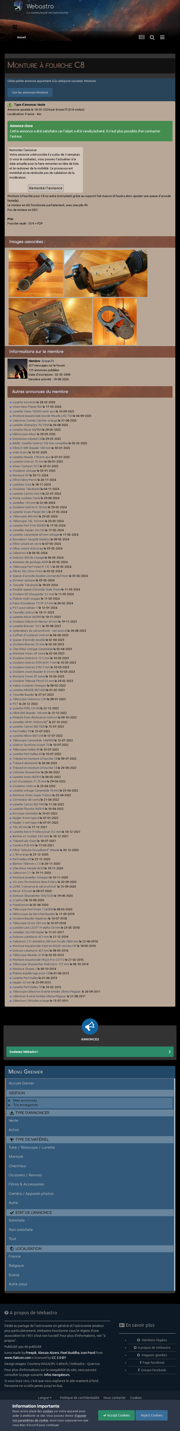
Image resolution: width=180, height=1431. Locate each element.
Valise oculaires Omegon (29, 685)
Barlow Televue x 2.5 (27, 863)
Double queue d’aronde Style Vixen (37, 589)
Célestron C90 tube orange (31, 1000)
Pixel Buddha (69, 1353)
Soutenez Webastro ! (23, 1051)
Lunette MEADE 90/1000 (29, 689)
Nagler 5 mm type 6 (26, 822)
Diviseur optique (24, 580)
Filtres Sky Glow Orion (28, 571)
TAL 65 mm (20, 827)
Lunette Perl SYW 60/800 (29, 525)
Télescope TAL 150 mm (28, 521)
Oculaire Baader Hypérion (30, 918)
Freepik (31, 1353)
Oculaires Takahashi (26, 488)
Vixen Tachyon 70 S (26, 466)
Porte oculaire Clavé (26, 498)
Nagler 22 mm (22, 982)
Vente (13, 1120)
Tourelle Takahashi (25, 585)
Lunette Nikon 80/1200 (28, 735)
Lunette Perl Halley (26, 977)
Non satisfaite (21, 1230)
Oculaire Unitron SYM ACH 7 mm (35, 662)
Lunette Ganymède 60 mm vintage (36, 534)
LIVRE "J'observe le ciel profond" (35, 886)
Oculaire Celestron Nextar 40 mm (35, 621)
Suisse (14, 1275)
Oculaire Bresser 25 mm (29, 644)
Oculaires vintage (24, 470)
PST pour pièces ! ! (25, 607)
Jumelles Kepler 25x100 (29, 530)
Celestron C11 (22, 872)
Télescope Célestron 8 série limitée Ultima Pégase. (47, 991)
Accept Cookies (118, 1415)
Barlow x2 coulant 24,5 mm (31, 836)
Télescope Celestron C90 (29, 699)
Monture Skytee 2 (25, 968)
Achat (14, 1130)
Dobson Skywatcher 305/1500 (33, 895)
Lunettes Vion (22, 484)
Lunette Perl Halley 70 (27, 987)
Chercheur (17, 1166)
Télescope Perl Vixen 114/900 (33, 909)
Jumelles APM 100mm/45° (30, 722)
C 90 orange (21, 854)
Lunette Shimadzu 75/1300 (31, 424)
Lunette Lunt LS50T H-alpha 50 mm (36, 927)
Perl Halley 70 (22, 731)
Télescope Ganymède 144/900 (33, 740)
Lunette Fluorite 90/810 (28, 808)
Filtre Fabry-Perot (25, 479)
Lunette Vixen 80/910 (27, 776)
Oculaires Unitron (24, 786)
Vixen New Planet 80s (27, 406)
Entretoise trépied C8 (27, 438)
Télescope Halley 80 (26, 749)
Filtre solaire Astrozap (28, 548)
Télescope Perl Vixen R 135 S (32, 566)
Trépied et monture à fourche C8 (35, 758)
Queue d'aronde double (29, 639)
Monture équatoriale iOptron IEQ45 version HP (44, 945)
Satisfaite (17, 1220)
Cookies (136, 1398)
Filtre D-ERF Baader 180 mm (32, 447)
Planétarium (21, 904)
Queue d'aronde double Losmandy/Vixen (40, 575)
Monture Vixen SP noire (29, 676)
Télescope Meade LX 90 (29, 954)
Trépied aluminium (25, 763)
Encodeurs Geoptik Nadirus (31, 539)
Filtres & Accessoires (26, 1184)
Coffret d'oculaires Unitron (31, 635)
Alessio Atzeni (48, 1353)
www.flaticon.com (17, 1358)
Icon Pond (88, 1353)
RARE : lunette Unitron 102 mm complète (40, 443)
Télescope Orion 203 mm (30, 923)
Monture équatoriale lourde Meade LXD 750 (42, 415)
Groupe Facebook (153, 1370)
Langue (44, 1398)
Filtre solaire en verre (27, 543)
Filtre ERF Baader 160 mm (30, 712)
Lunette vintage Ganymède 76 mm (36, 790)
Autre (13, 1203)
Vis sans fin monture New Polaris (35, 881)
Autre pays (18, 1284)
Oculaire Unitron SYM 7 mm (31, 667)
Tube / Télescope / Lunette (32, 1147)
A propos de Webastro (154, 1347)
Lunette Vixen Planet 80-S (30, 511)
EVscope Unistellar (25, 813)
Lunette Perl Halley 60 (27, 753)
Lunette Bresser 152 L (27, 626)
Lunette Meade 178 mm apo (32, 457)
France (15, 1256)
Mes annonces (25, 1100)
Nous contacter (115, 1398)
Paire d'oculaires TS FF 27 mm (33, 603)
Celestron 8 (20, 552)
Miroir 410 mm (22, 891)
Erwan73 (48, 360)
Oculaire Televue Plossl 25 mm (33, 680)
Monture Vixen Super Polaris (32, 795)
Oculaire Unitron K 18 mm (30, 507)
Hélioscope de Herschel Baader (34, 913)
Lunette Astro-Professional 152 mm (37, 831)
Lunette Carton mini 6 (27, 493)
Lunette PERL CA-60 (26, 708)
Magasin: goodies (154, 1355)
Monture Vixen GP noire (29, 653)
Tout (12, 1239)
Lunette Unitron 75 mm (28, 461)
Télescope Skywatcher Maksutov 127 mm (41, 964)
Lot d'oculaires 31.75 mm (29, 781)
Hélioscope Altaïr (24, 434)
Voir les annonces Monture (30, 92)
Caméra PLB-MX (24, 845)
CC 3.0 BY (59, 1358)
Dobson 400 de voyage (28, 557)
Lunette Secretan (24, 402)
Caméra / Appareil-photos (31, 1194)
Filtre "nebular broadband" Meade (36, 850)
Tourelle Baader (23, 694)
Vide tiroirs (20, 452)
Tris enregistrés (25, 1105)
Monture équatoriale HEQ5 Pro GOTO (38, 959)
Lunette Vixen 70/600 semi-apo (34, 411)
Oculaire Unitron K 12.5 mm (31, 658)
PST (16, 703)
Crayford (19, 900)
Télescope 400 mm (25, 516)
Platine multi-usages (26, 598)
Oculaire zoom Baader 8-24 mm (34, 671)
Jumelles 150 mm (24, 502)
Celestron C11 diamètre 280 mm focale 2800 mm (46, 941)
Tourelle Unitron (24, 612)
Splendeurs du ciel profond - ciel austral (40, 630)
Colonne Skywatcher (27, 772)
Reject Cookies (151, 1415)
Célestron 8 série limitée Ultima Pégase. (39, 996)
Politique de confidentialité (79, 1398)
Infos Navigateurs (57, 1375)
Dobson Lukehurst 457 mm (31, 936)
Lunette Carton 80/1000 (29, 726)
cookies (48, 1411)
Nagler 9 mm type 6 (26, 817)
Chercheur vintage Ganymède (33, 648)
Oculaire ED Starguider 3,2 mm (33, 594)
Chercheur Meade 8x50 (28, 868)
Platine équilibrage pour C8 (31, 973)
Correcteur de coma (26, 799)
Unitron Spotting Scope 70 (31, 744)
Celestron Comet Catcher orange (35, 420)
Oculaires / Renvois (25, 1175)
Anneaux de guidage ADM (30, 562)
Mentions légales (154, 1340)
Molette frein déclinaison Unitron (35, 717)
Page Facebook (154, 1362)
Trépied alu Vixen (25, 840)
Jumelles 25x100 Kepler (29, 932)
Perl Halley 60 (22, 859)
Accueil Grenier (21, 1083)
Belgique (16, 1265)
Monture (16, 1156)
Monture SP (21, 475)
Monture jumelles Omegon (31, 877)
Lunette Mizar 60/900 (27, 429)
